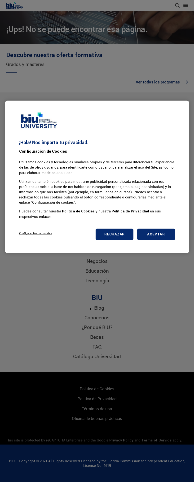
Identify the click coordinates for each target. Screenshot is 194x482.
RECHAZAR (114, 234)
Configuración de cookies (35, 233)
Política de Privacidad (130, 211)
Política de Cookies (78, 211)
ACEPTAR (156, 234)
